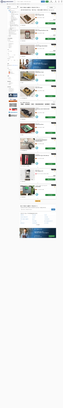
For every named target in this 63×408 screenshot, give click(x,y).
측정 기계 (12, 10)
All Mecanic (22, 223)
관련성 (51, 7)
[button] (61, 2)
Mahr (10, 44)
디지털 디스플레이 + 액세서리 (14, 13)
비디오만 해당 (11, 89)
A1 (20, 221)
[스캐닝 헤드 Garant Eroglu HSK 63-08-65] (27, 49)
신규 (10, 77)
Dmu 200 (34, 214)
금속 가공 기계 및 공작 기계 (13, 9)
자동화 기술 (11, 32)
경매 (10, 84)
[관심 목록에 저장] (54, 15)
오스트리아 (12, 73)
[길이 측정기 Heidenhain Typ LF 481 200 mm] (27, 159)
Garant (10, 46)
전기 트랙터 (46, 223)
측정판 (12, 16)
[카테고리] (14, 2)
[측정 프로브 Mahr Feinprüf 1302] (27, 18)
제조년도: (8, 58)
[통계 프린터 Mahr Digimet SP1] (27, 175)
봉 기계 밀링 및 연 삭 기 (48, 221)
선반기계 (12, 23)
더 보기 (38, 224)
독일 (11, 72)
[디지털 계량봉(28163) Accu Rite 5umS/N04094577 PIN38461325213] (27, 143)
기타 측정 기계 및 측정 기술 (14, 15)
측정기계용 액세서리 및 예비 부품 (14, 20)
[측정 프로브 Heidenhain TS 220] (27, 76)
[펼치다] (38, 26)
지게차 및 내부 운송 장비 (12, 34)
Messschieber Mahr (39, 104)
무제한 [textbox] (10, 69)
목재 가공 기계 (12, 31)
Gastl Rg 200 (34, 223)
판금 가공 (12, 22)
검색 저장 (38, 201)
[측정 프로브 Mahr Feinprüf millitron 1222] (27, 34)
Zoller (10, 47)
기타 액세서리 (46, 219)
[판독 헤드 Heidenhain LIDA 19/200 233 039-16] (27, 112)
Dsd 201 (33, 217)
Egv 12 (33, 219)
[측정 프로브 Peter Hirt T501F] (27, 91)
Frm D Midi (34, 221)
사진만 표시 (11, 88)
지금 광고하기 (51, 67)
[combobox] (13, 70)
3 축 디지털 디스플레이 (24, 219)
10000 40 (22, 214)
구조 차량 (46, 217)
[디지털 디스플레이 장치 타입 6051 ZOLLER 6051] (27, 190)
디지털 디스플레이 (54, 104)
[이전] (53, 102)
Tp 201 (45, 214)
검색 (43, 1)
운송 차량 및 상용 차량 (13, 30)
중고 (10, 78)
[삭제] (30, 10)
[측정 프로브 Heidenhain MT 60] (27, 128)
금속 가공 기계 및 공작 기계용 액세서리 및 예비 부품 (14, 25)
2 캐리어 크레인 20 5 (24, 217)
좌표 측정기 (13, 17)
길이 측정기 (47, 104)
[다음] (33, 18)
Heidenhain (11, 43)
